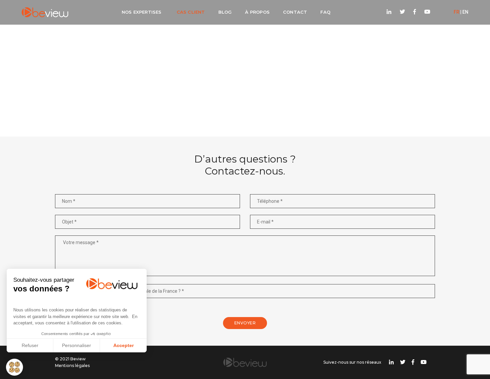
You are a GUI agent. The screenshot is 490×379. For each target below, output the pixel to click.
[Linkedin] (389, 12)
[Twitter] (402, 12)
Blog (225, 12)
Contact (295, 12)
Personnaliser (76, 345)
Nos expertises (142, 12)
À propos (257, 12)
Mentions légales (72, 365)
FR (456, 12)
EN (465, 12)
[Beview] (45, 12)
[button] (14, 367)
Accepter (123, 345)
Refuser (30, 345)
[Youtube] (425, 12)
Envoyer (245, 322)
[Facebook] (415, 12)
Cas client (191, 12)
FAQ (325, 12)
